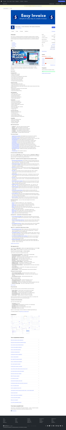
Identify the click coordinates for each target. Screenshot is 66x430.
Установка (21, 31)
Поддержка (53, 31)
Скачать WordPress (62, 1)
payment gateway (53, 47)
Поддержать (41, 421)
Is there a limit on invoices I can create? (16, 366)
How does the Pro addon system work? (16, 380)
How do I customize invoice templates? (16, 361)
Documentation (14, 43)
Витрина (16, 418)
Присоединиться (41, 418)
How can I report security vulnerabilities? (16, 395)
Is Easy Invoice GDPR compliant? (15, 397)
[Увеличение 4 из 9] (28, 316)
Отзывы (17, 31)
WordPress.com (54, 418)
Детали (13, 31)
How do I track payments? (14, 356)
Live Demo (13, 42)
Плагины (16, 421)
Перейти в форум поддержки (46, 73)
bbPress (53, 421)
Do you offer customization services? (16, 402)
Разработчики (29, 421)
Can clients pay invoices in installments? (16, 354)
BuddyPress (53, 422)
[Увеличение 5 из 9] (28, 323)
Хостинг (4, 421)
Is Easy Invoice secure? (14, 392)
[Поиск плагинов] (11, 8)
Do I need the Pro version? (14, 378)
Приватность (4, 422)
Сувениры (41, 422)
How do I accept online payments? (16, 349)
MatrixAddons (14, 410)
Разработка (26, 31)
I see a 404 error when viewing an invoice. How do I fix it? (19, 368)
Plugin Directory (5, 3)
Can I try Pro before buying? (15, 385)
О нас (4, 418)
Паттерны (16, 422)
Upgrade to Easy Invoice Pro (15, 243)
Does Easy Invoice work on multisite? (16, 373)
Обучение (28, 418)
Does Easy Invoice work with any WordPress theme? (18, 342)
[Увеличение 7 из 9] (38, 316)
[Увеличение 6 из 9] (28, 328)
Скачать (53, 27)
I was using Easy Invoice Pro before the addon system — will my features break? (22, 390)
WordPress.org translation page (24, 311)
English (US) (53, 44)
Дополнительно (44, 51)
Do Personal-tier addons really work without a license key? (19, 383)
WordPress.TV (29, 422)
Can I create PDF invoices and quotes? (16, 359)
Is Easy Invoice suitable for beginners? (16, 347)
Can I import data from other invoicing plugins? (17, 371)
